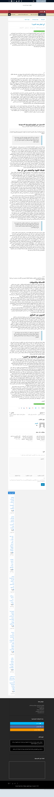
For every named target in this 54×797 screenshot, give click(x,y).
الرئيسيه (43, 19)
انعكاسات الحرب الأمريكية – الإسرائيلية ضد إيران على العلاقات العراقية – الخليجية (27, 437)
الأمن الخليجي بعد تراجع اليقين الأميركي (15, 437)
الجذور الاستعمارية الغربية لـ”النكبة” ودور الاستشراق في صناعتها (11, 582)
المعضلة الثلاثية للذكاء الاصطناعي (36, 14)
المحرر (36, 423)
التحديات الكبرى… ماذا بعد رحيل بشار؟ (36, 413)
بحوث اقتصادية (11, 553)
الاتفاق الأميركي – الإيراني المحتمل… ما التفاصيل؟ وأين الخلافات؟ (11, 503)
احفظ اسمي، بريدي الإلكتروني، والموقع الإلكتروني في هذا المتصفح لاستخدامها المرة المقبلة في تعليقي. (27, 480)
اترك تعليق (27, 27)
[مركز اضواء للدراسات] (27, 5)
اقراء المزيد (12, 512)
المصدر (43, 401)
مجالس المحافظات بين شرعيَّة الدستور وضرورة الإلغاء (20, 14)
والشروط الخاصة (13, 132)
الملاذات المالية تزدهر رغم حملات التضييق (11, 563)
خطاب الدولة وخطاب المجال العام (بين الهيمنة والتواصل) (11, 662)
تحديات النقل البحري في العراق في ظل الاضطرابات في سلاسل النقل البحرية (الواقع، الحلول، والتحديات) (11, 641)
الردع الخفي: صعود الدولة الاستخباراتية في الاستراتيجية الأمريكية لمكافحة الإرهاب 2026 (12, 683)
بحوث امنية (27, 19)
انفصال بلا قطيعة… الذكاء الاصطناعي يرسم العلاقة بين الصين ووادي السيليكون (11, 618)
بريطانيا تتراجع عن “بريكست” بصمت (11, 599)
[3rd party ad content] (35, 119)
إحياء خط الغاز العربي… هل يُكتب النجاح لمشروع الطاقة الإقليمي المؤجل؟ (11, 543)
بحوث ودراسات (35, 19)
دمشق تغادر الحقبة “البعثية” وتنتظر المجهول (17, 414)
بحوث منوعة (12, 626)
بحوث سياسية (12, 511)
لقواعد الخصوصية (21, 132)
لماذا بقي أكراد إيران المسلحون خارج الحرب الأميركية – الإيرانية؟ (40, 437)
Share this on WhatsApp (39, 31)
